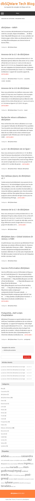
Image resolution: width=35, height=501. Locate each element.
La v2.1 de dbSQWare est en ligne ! (15, 149)
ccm (2, 460)
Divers (2, 400)
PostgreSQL (4, 421)
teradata (8, 81)
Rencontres (4, 430)
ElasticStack (4, 403)
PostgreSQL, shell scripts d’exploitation (11, 314)
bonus (10, 456)
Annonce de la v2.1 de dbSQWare (15, 210)
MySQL (3, 409)
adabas (5, 456)
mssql (10, 470)
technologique (27, 483)
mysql (25, 110)
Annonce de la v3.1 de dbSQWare (15, 54)
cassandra (27, 78)
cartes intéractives (16, 456)
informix (21, 464)
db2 (29, 459)
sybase (9, 482)
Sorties (3, 440)
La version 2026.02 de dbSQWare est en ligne (13, 378)
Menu (17, 13)
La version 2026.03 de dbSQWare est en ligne (13, 375)
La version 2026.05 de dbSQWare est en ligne (13, 369)
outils (10, 475)
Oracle (2, 415)
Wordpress (26, 499)
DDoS (8, 463)
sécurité (21, 483)
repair (15, 479)
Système (3, 446)
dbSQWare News (12, 47)
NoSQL (3, 412)
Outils (2, 418)
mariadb (14, 467)
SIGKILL (3, 483)
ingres (27, 463)
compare (12, 460)
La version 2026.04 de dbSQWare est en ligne (13, 372)
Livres (2, 406)
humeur (15, 463)
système (16, 483)
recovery (11, 479)
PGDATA (17, 475)
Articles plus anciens (9, 350)
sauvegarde (27, 479)
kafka (2, 467)
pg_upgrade (22, 475)
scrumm (32, 479)
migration (20, 467)
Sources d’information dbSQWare (15, 268)
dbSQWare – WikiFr (9, 27)
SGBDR (3, 437)
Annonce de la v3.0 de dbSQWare (15, 88)
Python (3, 424)
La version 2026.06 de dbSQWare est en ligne (13, 366)
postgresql (27, 339)
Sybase (3, 443)
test (12, 486)
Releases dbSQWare (23, 168)
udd (14, 486)
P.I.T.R (13, 475)
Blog (2, 388)
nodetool (25, 471)
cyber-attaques (23, 460)
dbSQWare (4, 394)
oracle (3, 81)
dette (11, 463)
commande (6, 460)
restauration (20, 479)
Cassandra (4, 391)
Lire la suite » (5, 74)
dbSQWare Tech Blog (18, 4)
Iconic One (8, 499)
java (32, 464)
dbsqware (4, 464)
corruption (17, 460)
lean (5, 467)
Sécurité (3, 433)
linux (7, 467)
